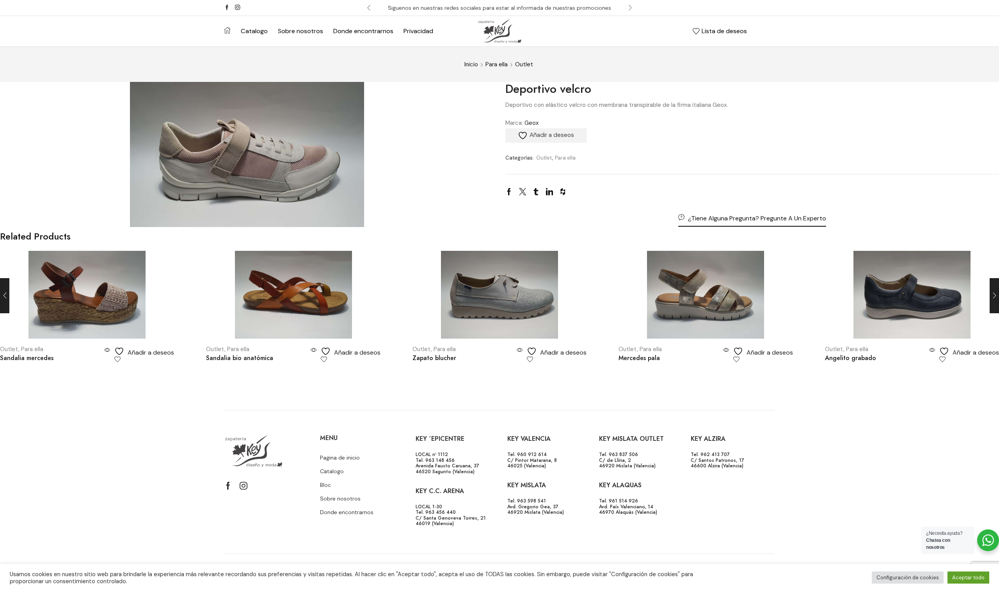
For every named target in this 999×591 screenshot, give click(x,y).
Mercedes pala (639, 357)
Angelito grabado (850, 357)
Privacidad (418, 31)
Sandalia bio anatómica (239, 357)
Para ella (496, 64)
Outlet (524, 64)
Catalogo (254, 31)
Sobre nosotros (300, 31)
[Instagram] (237, 8)
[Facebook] (226, 8)
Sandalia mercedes (26, 357)
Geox (531, 123)
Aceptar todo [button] (968, 577)
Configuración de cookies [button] (907, 577)
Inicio (471, 64)
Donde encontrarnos (363, 31)
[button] (369, 8)
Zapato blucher (434, 357)
